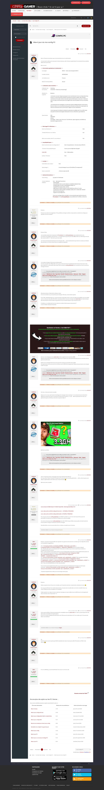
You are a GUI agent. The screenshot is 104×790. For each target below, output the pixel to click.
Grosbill (62, 274)
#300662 (89, 260)
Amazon (44, 274)
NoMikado (34, 55)
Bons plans (21, 10)
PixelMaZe (86, 752)
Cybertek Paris (35, 774)
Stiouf (33, 262)
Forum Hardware (16, 785)
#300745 (89, 610)
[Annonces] (77, 26)
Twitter (88, 18)
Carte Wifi (44, 152)
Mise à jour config (35, 730)
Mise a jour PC (34, 741)
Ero (90, 752)
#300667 (89, 355)
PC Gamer (38, 10)
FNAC (80, 274)
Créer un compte (19, 43)
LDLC (54, 274)
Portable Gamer (16, 49)
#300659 (89, 208)
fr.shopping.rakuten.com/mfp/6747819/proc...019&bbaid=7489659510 (57, 547)
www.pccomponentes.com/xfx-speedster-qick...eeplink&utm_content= (71, 560)
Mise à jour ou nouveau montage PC (39, 737)
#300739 (89, 580)
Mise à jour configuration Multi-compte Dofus (41, 716)
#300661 (89, 230)
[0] (60, 35)
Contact (68, 785)
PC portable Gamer (43, 785)
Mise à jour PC (34, 734)
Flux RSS (91, 18)
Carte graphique (51, 785)
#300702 (89, 540)
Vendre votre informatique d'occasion (18, 59)
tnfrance (82, 752)
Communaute (76, 10)
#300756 (89, 667)
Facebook (84, 18)
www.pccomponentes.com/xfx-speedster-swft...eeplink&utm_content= (59, 557)
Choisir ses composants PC (26, 785)
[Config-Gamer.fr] (37, 6)
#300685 (89, 505)
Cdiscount (75, 274)
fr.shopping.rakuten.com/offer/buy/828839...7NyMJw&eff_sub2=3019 (59, 546)
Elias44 (33, 210)
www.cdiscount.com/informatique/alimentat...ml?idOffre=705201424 (56, 514)
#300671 (89, 390)
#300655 (89, 53)
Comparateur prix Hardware (37, 771)
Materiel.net (49, 274)
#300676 (89, 420)
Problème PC (15, 55)
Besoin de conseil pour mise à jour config (40, 723)
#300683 (89, 475)
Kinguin (83, 274)
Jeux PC (59, 10)
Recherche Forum (17, 46)
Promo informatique (61, 785)
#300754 (89, 637)
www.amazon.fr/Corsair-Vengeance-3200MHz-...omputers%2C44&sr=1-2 (57, 555)
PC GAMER (36, 785)
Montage (66, 10)
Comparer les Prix (17, 14)
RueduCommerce (69, 274)
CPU (74, 236)
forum (29, 10)
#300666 (89, 291)
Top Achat (57, 274)
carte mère (78, 299)
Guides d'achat (48, 10)
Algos (34, 541)
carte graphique (65, 196)
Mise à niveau (34, 709)
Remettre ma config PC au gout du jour (40, 727)
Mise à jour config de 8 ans (37, 712)
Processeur (55, 196)
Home (14, 10)
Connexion (42, 202)
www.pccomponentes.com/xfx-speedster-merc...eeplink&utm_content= (58, 561)
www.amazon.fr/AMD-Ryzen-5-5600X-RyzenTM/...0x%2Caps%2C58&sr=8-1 (58, 506)
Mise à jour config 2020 (36, 719)
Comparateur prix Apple (37, 772)
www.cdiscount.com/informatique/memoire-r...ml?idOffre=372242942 (57, 511)
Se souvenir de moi (21, 37)
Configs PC (15, 52)
